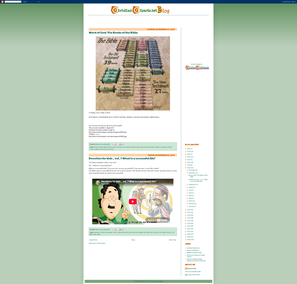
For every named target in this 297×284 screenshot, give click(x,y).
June (190, 193)
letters (152, 147)
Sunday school (98, 149)
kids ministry (144, 147)
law (149, 147)
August (191, 187)
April (190, 198)
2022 (189, 159)
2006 (189, 239)
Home (133, 240)
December (192, 170)
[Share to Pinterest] (122, 144)
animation (96, 232)
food (133, 232)
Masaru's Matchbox (193, 250)
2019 (189, 168)
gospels (133, 147)
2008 (189, 237)
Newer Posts (93, 240)
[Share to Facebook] (120, 144)
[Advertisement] (148, 21)
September (192, 184)
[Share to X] (118, 144)
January (191, 206)
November (192, 173)
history (138, 147)
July (190, 190)
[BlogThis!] (116, 144)
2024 (189, 154)
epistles (128, 147)
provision (156, 232)
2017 (189, 212)
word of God (110, 149)
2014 (189, 220)
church (115, 232)
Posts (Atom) (101, 243)
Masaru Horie (100, 144)
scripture (169, 147)
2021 (189, 162)
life (144, 232)
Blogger (160, 281)
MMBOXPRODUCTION (142, 281)
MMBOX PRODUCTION (194, 253)
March (191, 201)
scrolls (91, 149)
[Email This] (114, 144)
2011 (189, 229)
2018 (189, 210)
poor (151, 232)
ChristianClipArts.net (193, 248)
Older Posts (172, 240)
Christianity (109, 232)
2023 (189, 157)
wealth (98, 234)
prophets (163, 147)
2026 (189, 149)
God (136, 232)
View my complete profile (193, 271)
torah (104, 149)
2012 (189, 226)
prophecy (157, 147)
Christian (102, 232)
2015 (189, 218)
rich (160, 232)
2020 (189, 165)
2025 (189, 151)
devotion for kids (126, 232)
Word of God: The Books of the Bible (113, 32)
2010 (189, 231)
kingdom (140, 232)
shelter (164, 232)
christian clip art (121, 147)
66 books (96, 147)
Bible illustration (107, 147)
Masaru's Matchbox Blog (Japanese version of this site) (196, 260)
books (114, 147)
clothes (119, 232)
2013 (189, 223)
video (94, 234)
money (148, 232)
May (190, 195)
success (168, 232)
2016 (189, 215)
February (192, 203)
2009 (189, 234)
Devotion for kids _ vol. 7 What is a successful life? (122, 158)
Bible (101, 147)
